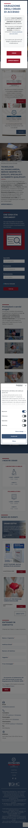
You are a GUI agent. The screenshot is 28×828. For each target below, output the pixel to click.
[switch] (24, 416)
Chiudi (14, 53)
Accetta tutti (14, 436)
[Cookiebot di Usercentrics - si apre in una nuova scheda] (16, 386)
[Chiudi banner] (25, 385)
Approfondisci (13, 60)
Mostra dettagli (19, 431)
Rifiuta (14, 441)
